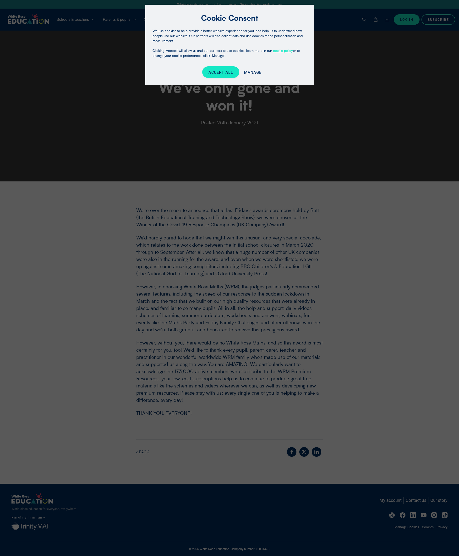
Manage (253, 72)
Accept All (220, 72)
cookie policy (283, 50)
